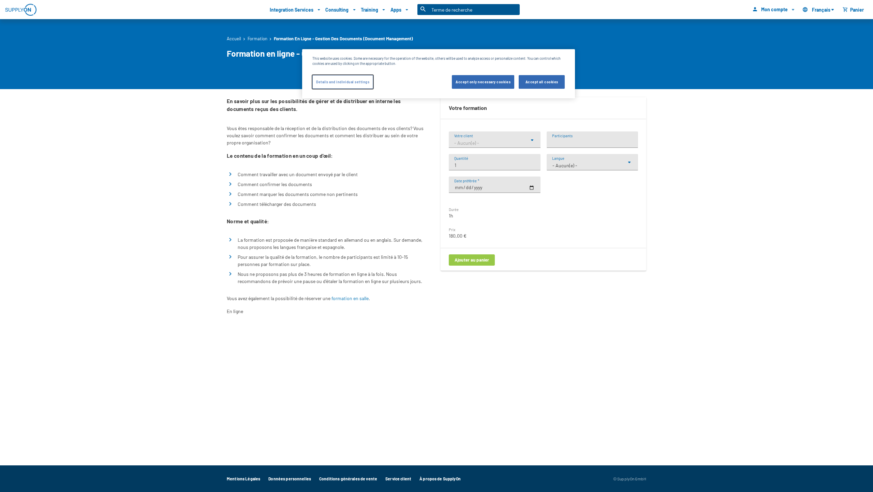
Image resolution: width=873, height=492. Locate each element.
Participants (562, 135)
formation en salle (350, 298)
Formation (257, 38)
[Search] (423, 9)
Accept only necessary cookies (483, 82)
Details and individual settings (342, 82)
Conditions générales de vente (348, 478)
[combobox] (495, 143)
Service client (398, 478)
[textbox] (494, 143)
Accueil (234, 38)
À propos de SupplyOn (440, 478)
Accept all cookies (542, 82)
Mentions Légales (243, 478)
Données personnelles (289, 478)
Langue (558, 158)
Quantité (461, 158)
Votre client (463, 135)
